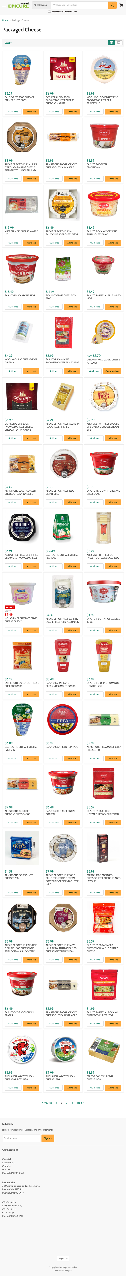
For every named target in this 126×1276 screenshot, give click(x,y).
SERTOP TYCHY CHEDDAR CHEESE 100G (100, 1078)
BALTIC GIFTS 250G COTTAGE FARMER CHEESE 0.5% (19, 99)
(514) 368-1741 (16, 1216)
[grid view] (111, 42)
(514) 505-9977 (16, 1192)
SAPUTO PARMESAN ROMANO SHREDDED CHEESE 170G (102, 1014)
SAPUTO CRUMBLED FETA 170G (62, 747)
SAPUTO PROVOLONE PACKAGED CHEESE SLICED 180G (62, 361)
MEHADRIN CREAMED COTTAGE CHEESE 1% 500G (21, 620)
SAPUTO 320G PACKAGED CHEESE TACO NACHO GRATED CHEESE (102, 948)
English (62, 1258)
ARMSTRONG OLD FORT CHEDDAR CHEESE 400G (17, 813)
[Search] (112, 5)
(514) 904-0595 (16, 1173)
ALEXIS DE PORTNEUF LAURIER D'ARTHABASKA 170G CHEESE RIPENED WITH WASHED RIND (21, 167)
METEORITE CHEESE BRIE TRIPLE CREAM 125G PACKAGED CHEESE (21, 556)
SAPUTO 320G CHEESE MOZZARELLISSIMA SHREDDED (103, 813)
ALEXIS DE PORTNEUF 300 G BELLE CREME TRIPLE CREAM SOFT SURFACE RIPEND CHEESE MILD (62, 880)
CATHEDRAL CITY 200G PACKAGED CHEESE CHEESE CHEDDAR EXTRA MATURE (19, 426)
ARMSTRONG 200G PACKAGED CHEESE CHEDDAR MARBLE (61, 166)
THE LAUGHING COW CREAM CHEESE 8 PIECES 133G (19, 1078)
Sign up (48, 1138)
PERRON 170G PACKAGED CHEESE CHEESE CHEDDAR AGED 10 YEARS (104, 878)
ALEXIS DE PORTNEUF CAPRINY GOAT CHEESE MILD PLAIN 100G (62, 620)
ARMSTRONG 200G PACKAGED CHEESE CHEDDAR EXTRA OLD (61, 1014)
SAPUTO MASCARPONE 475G (20, 295)
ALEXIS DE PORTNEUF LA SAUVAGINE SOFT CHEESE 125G (62, 233)
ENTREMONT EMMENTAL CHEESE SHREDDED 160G (22, 684)
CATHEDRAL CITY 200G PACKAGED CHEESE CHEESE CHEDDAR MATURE (60, 100)
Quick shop (13, 111)
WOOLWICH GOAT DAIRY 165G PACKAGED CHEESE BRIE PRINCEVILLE (102, 100)
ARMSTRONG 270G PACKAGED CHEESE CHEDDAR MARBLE (20, 492)
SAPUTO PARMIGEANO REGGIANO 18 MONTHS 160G (60, 684)
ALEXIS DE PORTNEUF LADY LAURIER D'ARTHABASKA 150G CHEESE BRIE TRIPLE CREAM (61, 948)
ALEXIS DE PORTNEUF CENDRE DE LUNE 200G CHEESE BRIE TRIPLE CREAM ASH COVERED (21, 948)
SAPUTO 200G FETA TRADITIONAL (97, 166)
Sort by (8, 43)
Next (79, 1102)
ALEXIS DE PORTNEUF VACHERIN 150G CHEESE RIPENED (63, 425)
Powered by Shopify (63, 1270)
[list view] (118, 42)
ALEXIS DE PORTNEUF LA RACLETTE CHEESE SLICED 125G (103, 556)
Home (5, 20)
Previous (47, 1102)
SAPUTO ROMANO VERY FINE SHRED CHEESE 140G (102, 233)
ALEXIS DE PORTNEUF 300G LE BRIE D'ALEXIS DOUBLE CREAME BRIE (103, 426)
